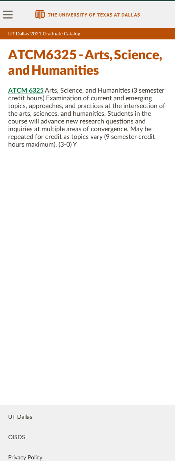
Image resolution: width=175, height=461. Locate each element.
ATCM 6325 (26, 90)
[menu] (8, 14)
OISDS (16, 437)
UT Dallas (20, 417)
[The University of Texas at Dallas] (87, 14)
